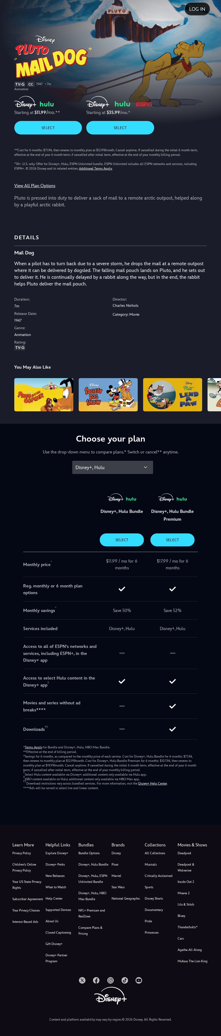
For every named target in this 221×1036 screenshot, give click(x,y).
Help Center (54, 898)
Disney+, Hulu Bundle (93, 864)
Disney (116, 853)
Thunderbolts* (188, 927)
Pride (148, 921)
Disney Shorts (154, 898)
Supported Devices (58, 910)
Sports (149, 887)
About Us (52, 921)
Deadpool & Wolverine (186, 867)
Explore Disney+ (57, 853)
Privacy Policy (21, 853)
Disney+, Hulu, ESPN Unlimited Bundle (92, 879)
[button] (61, 845)
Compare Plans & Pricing (90, 931)
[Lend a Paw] (172, 394)
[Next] (211, 394)
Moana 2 (183, 893)
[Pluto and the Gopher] (43, 394)
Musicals (151, 864)
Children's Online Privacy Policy (24, 867)
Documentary (154, 910)
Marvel (116, 876)
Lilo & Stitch (186, 904)
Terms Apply (33, 747)
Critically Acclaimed (158, 876)
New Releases (55, 876)
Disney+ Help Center (152, 783)
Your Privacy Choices (26, 910)
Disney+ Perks (55, 864)
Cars (181, 938)
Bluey (181, 916)
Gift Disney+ (54, 944)
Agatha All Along (190, 950)
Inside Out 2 (186, 882)
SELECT (48, 128)
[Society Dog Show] (108, 394)
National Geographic (126, 898)
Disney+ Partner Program (56, 958)
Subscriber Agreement (27, 899)
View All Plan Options (34, 185)
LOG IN (197, 9)
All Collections (155, 853)
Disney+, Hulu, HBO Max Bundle (92, 896)
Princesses (152, 932)
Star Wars (118, 887)
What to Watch (56, 887)
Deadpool (184, 853)
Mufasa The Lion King (193, 961)
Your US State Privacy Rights (26, 885)
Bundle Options (89, 853)
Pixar (115, 864)
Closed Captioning (58, 932)
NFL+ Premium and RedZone (91, 913)
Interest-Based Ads (25, 922)
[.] (82, 980)
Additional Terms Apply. (95, 168)
